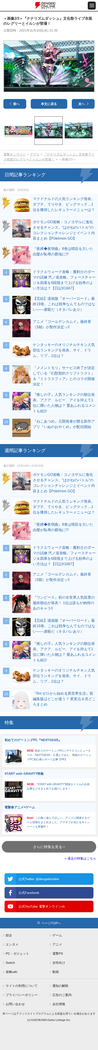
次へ (81, 104)
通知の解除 (60, 986)
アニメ (57, 944)
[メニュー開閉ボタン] (92, 6)
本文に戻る (49, 104)
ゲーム (57, 935)
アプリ (34, 154)
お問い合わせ (15, 1004)
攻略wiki (11, 972)
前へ (16, 104)
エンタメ (12, 944)
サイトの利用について (22, 986)
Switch (10, 962)
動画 (55, 972)
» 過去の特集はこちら (80, 858)
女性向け (58, 962)
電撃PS (57, 953)
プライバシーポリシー (22, 995)
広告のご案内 (62, 995)
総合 (9, 935)
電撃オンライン (14, 154)
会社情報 (58, 1004)
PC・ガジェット (17, 953)
